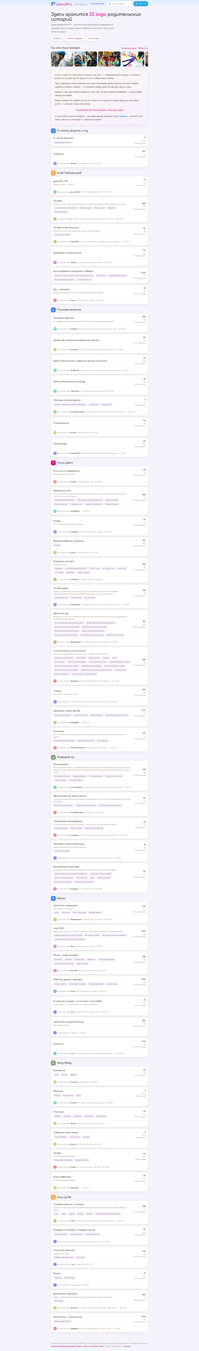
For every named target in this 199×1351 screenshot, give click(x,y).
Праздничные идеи (81, 1160)
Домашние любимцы (65, 1294)
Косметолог (66, 912)
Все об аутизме (90, 598)
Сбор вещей (60, 444)
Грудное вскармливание (86, 741)
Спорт (57, 691)
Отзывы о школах (94, 658)
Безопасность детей (80, 715)
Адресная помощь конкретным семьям (76, 340)
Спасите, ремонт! (64, 1250)
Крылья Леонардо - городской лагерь (84, 674)
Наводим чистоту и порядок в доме (74, 1230)
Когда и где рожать (61, 504)
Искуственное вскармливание (65, 741)
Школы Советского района (98, 662)
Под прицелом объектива (63, 142)
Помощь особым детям (67, 400)
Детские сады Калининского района (95, 627)
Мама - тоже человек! (65, 955)
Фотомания (58, 959)
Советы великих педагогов (94, 828)
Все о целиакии (76, 598)
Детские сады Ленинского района (66, 635)
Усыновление (61, 423)
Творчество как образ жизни (69, 796)
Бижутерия (67, 1116)
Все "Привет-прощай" (92, 935)
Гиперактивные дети (61, 598)
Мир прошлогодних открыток (64, 279)
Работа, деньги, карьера (67, 979)
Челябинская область (66, 227)
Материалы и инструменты (63, 1160)
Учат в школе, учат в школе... (70, 651)
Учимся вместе (112, 984)
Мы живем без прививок (63, 715)
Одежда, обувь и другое (63, 1321)
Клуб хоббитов (62, 1177)
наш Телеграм (121, 116)
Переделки (78, 1116)
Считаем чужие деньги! (96, 984)
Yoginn (57, 912)
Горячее (71, 1214)
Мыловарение (101, 1116)
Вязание (64, 1075)
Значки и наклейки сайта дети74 (65, 208)
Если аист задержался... (67, 471)
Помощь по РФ (93, 404)
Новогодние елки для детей (84, 882)
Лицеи (114, 658)
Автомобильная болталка (68, 1022)
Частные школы (60, 662)
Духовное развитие (79, 776)
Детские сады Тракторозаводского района (69, 623)
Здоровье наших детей (66, 711)
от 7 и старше (59, 572)
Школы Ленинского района (77, 662)
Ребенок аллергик (96, 715)
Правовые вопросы (111, 504)
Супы (56, 1214)
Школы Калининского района (91, 666)
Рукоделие (59, 1070)
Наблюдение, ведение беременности (90, 500)
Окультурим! (61, 764)
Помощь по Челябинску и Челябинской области (70, 404)
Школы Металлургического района (66, 670)
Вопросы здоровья (112, 500)
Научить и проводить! (62, 674)
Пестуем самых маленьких (69, 844)
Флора (57, 1273)
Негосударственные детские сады (92, 635)
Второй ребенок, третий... (69, 541)
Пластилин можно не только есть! (110, 805)
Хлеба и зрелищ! (82, 963)
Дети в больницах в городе (69, 381)
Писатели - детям (76, 828)
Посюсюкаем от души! (62, 851)
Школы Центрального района (119, 662)
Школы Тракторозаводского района (67, 666)
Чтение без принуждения (67, 821)
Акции (78, 1095)
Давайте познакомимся (67, 253)
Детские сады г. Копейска (115, 635)
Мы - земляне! (61, 289)
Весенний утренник (61, 212)
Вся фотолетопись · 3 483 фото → (135, 48)
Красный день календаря (117, 275)
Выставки (86, 1137)
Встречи (57, 1095)
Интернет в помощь (61, 828)
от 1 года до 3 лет (108, 568)
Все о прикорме (102, 741)
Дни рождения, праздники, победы (73, 271)
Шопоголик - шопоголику (67, 1317)
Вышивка (74, 1075)
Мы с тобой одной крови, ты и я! (75, 568)
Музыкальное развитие (62, 776)
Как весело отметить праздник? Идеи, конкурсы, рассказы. (74, 275)
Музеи (92, 878)
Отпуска (58, 1044)
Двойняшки (70, 572)
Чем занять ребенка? (76, 780)
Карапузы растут (63, 561)
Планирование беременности (64, 500)
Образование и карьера (77, 984)
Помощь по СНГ (106, 404)
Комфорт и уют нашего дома (64, 1257)
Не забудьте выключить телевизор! (114, 935)
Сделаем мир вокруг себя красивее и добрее (70, 939)
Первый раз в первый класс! (64, 658)
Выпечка (80, 1214)
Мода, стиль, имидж (79, 912)
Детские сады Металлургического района (101, 623)
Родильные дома (76, 504)
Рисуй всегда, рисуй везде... (64, 805)
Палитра (58, 1112)
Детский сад (60, 613)
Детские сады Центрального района (67, 631)
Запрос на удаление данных (93, 1346)
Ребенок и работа (60, 984)
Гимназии (106, 658)
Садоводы (58, 1278)
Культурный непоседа (66, 867)
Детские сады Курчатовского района (67, 627)
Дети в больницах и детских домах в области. (80, 361)
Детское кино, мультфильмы (64, 878)
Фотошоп (68, 959)
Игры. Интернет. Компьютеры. (64, 963)
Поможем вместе (63, 318)
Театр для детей (81, 878)
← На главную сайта (97, 4)
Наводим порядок (76, 1234)
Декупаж (58, 1116)
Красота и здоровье (65, 905)
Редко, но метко (99, 208)
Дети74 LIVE (60, 181)
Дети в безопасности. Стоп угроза (117, 715)
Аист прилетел (101, 275)
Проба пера (91, 959)
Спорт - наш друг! (60, 780)
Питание (58, 731)
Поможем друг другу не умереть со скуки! (68, 935)
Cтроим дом (80, 1257)
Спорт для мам (79, 959)
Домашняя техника (61, 1234)
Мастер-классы (68, 1095)
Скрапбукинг (89, 1116)
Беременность (62, 490)
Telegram (127, 1346)
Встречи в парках (85, 208)
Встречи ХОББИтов (61, 1137)
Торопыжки (58, 568)
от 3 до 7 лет (121, 568)
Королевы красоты (95, 912)
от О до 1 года (94, 568)
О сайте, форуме (63, 138)
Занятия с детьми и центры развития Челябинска (71, 874)
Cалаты (63, 1214)
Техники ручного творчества (86, 805)
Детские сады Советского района (93, 631)
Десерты (89, 1214)
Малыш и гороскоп (84, 572)
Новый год (111, 208)
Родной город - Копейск (62, 235)
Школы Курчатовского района (115, 666)
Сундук (57, 1153)
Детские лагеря (121, 670)
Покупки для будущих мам (93, 504)
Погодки (57, 545)
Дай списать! (81, 658)
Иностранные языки (96, 776)
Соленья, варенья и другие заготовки (108, 1214)
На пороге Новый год (84, 279)
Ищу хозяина (59, 1301)
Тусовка (57, 201)
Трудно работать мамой (106, 959)
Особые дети (61, 588)
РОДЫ (56, 521)
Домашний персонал (93, 1234)
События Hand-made (65, 1132)
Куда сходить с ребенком (63, 882)
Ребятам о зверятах (104, 878)
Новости (58, 154)
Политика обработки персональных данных (66, 1346)
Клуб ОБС (58, 928)
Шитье (57, 1075)
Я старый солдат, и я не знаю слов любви (77, 1001)
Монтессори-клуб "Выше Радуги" (100, 874)
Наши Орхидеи (70, 1278)
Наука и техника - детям (114, 776)
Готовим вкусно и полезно (68, 1204)
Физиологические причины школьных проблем (96, 670)
